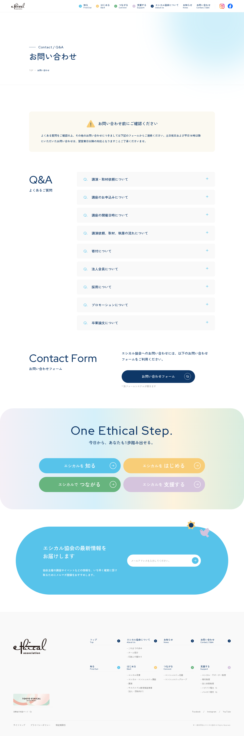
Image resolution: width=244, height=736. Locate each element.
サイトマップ (19, 725)
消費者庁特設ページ (20, 711)
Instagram (211, 711)
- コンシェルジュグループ (175, 679)
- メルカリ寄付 (207, 691)
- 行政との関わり (134, 656)
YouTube (227, 711)
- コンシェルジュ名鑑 (173, 675)
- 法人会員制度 (207, 683)
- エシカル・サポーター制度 (213, 675)
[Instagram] (222, 6)
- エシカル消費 (133, 675)
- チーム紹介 (132, 652)
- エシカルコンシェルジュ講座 (141, 679)
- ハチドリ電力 (207, 687)
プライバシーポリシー (40, 725)
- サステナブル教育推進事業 (139, 689)
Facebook (196, 711)
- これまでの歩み (134, 648)
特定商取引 (61, 725)
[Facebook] (230, 6)
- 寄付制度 (205, 679)
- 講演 (129, 683)
